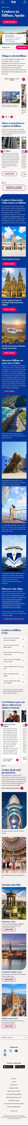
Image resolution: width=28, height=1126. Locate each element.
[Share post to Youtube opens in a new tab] (16, 1051)
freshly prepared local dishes (13, 599)
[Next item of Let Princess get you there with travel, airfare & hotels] (26, 725)
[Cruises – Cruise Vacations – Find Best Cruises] (13, 2)
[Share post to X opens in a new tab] (11, 1051)
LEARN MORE (8, 929)
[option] (11, 99)
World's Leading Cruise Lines (13, 1097)
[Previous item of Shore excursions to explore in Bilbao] (2, 151)
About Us (13, 1078)
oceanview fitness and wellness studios (13, 603)
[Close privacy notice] (24, 35)
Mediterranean (15, 217)
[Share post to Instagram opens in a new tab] (5, 1055)
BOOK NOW (22, 47)
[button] (10, 22)
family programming (7, 605)
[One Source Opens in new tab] (14, 1111)
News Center (13, 1085)
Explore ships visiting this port (14, 619)
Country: (4, 1037)
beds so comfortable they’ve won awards (11, 606)
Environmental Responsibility (13, 1094)
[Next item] (11, 117)
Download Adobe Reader (13, 1107)
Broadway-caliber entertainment (11, 601)
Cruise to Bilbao (9, 391)
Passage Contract (14, 1088)
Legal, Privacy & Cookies (13, 1091)
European (6, 217)
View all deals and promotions (11, 788)
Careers (14, 1082)
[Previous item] (3, 117)
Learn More (9, 174)
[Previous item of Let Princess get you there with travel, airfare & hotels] (2, 725)
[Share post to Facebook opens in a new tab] (5, 1051)
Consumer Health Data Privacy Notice (14, 1103)
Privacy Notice (9, 39)
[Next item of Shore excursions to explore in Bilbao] (26, 151)
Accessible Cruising (14, 1100)
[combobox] (7, 47)
